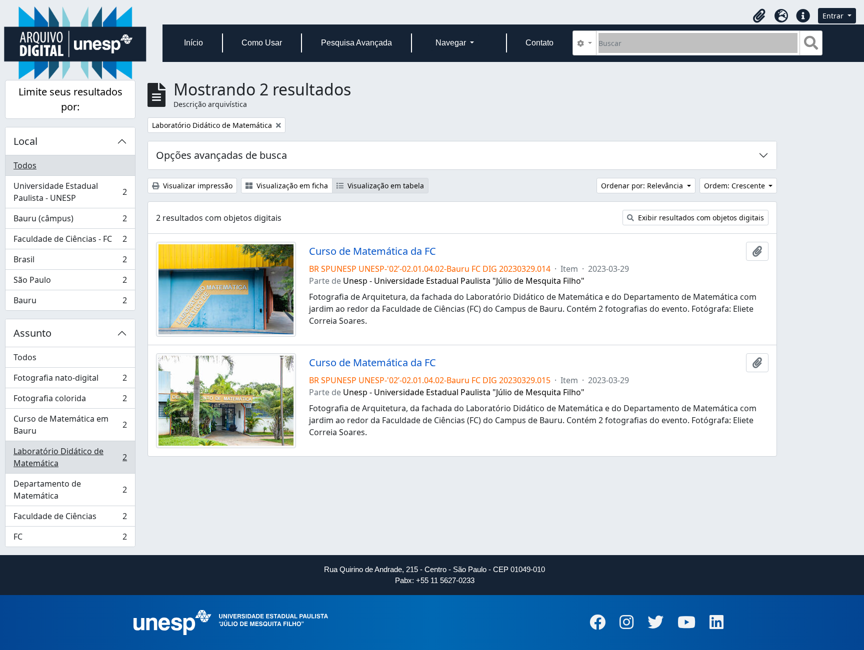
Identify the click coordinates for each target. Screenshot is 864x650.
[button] (759, 16)
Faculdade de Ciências (70, 519)
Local (26, 141)
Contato (540, 42)
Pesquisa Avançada (356, 42)
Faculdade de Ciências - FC (70, 241)
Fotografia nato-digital (70, 380)
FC (70, 539)
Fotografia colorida (70, 401)
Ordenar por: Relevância (643, 185)
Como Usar (262, 42)
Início (193, 42)
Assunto (33, 333)
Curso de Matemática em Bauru (70, 424)
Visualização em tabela (385, 185)
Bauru (70, 302)
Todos (25, 165)
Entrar (834, 15)
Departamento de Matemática (70, 489)
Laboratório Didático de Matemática (70, 457)
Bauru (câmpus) (70, 221)
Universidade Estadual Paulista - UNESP (70, 191)
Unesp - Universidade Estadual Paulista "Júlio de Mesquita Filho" (463, 280)
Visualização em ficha (291, 185)
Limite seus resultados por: (70, 99)
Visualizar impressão (196, 185)
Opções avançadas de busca (221, 155)
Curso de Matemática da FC (372, 251)
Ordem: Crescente (735, 185)
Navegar (452, 42)
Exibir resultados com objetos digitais (700, 217)
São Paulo (70, 282)
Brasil (70, 262)
